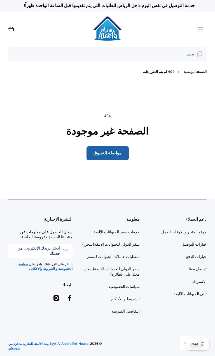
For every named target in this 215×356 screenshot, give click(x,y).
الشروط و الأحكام (125, 299)
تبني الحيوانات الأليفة (190, 294)
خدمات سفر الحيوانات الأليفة (116, 232)
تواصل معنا (198, 269)
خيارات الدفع (196, 256)
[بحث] (200, 54)
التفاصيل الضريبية (125, 311)
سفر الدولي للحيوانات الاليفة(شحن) (110, 244)
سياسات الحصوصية (123, 286)
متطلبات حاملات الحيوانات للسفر (113, 256)
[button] (11, 29)
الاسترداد (199, 281)
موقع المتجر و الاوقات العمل (184, 232)
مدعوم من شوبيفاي (15, 346)
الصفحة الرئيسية (195, 72)
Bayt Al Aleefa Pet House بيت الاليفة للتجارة (55, 344)
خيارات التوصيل (194, 244)
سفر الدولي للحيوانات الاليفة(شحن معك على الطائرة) (111, 271)
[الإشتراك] (15, 251)
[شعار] (107, 29)
